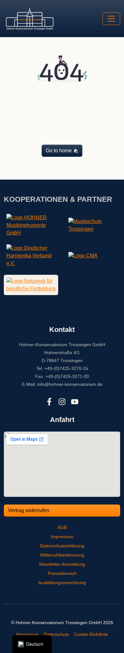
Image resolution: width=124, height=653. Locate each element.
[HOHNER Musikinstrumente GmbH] (31, 225)
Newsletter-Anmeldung (62, 564)
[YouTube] (75, 402)
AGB (62, 527)
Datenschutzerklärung (62, 545)
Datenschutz (56, 634)
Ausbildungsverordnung (62, 582)
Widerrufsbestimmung (62, 554)
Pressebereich (62, 573)
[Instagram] (62, 402)
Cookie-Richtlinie (91, 634)
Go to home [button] (59, 150)
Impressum (62, 536)
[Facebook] (49, 402)
